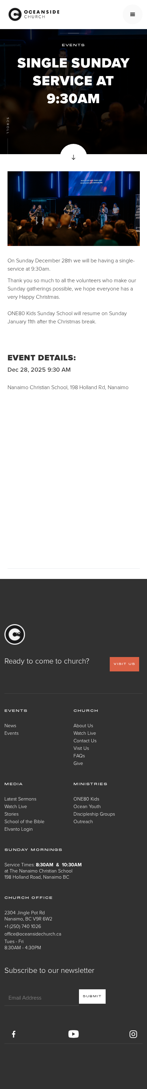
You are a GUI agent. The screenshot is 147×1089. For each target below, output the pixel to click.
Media (13, 784)
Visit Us (81, 748)
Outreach (83, 821)
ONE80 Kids (86, 798)
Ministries (91, 784)
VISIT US (124, 664)
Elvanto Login (18, 829)
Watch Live (85, 733)
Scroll (7, 126)
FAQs (79, 755)
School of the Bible (24, 821)
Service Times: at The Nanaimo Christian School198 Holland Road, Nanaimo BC (43, 870)
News (10, 725)
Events (11, 733)
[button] (133, 14)
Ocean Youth (87, 806)
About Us (83, 725)
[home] (31, 14)
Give (78, 763)
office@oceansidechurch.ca (32, 933)
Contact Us (85, 740)
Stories (11, 813)
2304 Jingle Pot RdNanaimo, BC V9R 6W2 (28, 915)
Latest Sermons (20, 798)
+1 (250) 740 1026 (22, 926)
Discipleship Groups (94, 813)
